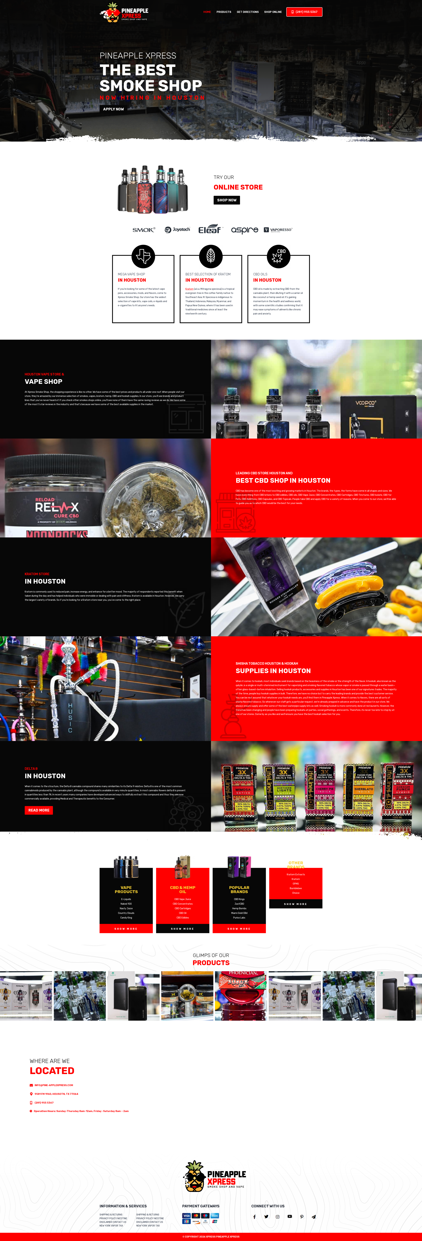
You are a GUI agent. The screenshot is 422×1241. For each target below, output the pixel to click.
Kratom (189, 289)
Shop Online (273, 12)
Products (224, 12)
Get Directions (248, 12)
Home (207, 12)
